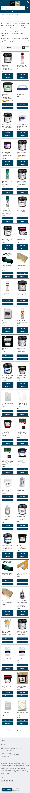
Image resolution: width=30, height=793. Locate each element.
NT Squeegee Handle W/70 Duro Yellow (22, 266)
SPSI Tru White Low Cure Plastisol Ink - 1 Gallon (22, 126)
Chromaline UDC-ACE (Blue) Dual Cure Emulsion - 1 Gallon (22, 633)
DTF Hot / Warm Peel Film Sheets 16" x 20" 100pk (22, 405)
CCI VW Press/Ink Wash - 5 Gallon (6, 713)
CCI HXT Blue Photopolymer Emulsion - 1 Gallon (21, 547)
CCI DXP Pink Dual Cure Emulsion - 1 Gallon (21, 239)
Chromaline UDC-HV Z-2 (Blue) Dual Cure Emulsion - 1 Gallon (22, 350)
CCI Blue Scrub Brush (22, 94)
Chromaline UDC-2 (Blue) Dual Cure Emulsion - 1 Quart (21, 518)
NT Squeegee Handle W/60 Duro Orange (7, 601)
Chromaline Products (6, 770)
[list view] (27, 47)
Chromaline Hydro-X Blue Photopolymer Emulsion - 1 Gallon (7, 239)
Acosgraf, (7, 771)
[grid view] (23, 47)
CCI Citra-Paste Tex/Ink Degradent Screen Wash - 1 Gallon (6, 519)
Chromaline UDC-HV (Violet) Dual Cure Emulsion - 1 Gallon (22, 154)
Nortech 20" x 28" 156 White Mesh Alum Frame (22, 714)
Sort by (9, 47)
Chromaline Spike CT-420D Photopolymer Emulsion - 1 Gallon (7, 377)
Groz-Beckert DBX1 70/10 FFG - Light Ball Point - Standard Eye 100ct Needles (22, 433)
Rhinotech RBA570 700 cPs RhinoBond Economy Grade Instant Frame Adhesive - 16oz (22, 603)
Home (2, 14)
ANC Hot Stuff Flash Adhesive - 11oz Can (22, 66)
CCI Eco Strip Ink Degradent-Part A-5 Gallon (7, 322)
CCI (15, 771)
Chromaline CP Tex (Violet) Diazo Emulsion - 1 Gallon (21, 294)
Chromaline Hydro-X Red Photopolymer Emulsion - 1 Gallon (7, 126)
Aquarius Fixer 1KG (7, 659)
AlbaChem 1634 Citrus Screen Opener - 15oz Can (22, 322)
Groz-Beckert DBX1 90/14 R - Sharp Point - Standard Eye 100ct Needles (7, 462)
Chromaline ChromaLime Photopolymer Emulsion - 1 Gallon (7, 96)
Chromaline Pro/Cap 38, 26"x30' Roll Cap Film (7, 267)
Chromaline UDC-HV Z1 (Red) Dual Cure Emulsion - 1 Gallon (22, 183)
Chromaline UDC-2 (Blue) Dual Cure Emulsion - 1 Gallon (21, 210)
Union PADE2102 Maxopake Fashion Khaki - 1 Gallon (21, 686)
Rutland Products (15, 770)
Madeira (12, 771)
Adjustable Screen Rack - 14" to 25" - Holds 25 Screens (6, 633)
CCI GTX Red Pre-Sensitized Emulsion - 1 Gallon (7, 686)
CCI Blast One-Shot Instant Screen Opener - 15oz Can (7, 294)
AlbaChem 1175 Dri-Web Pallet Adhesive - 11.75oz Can (7, 183)
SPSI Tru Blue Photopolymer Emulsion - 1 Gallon (21, 461)
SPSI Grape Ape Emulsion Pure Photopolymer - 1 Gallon (6, 154)
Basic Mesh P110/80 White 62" (22, 574)
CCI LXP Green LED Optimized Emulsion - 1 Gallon (22, 377)
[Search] (27, 8)
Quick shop (7, 74)
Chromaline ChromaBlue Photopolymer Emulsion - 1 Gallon (7, 67)
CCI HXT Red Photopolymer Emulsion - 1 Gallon (7, 432)
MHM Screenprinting (12, 768)
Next (21, 730)
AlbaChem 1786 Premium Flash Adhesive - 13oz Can (7, 210)
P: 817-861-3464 (5, 756)
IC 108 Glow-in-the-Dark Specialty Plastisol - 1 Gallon (7, 490)
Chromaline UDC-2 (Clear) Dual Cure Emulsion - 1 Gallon (7, 547)
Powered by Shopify (15, 790)
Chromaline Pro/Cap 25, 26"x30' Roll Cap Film (7, 575)
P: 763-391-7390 (5, 750)
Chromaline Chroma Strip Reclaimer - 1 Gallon (22, 490)
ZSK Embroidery (21, 768)
